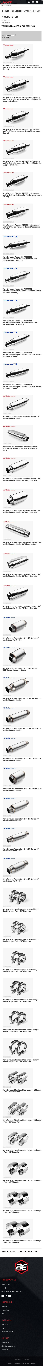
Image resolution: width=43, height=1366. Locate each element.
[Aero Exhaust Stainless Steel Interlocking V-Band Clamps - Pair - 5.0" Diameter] (18, 1048)
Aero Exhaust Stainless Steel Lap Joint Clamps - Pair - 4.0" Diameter (22, 1211)
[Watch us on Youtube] (10, 1296)
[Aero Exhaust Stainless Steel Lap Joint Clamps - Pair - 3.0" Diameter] (18, 1138)
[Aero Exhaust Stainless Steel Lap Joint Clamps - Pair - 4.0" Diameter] (18, 1198)
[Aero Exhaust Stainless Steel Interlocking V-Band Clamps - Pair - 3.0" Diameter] (18, 957)
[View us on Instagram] (6, 1296)
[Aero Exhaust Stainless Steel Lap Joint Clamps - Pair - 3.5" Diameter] (18, 1168)
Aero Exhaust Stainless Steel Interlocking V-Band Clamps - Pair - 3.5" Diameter (21, 1000)
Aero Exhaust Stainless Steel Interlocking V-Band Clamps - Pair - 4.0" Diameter (21, 1031)
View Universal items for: (20, 1251)
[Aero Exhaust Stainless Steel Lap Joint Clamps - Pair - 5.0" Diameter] (18, 1229)
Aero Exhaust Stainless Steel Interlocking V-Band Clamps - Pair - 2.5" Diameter (21, 940)
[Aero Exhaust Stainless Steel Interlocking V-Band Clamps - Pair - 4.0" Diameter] (18, 1018)
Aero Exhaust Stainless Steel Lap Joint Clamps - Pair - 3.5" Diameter (22, 1181)
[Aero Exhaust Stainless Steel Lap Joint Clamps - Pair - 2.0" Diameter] (18, 1078)
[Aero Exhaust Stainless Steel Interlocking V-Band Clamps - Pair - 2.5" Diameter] (18, 927)
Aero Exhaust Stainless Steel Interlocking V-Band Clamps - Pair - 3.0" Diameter (21, 970)
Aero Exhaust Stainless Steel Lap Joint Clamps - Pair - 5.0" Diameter (22, 1241)
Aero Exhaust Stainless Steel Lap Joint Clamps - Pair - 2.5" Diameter (22, 1121)
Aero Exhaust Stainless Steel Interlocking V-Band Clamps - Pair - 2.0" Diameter (21, 910)
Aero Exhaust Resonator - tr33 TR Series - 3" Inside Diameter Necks (21, 880)
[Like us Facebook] (3, 1296)
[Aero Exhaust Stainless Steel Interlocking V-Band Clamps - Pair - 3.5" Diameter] (18, 988)
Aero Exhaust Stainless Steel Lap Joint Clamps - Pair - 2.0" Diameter (22, 1091)
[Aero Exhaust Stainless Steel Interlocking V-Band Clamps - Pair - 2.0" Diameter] (18, 897)
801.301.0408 (6, 1284)
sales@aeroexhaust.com (10, 1288)
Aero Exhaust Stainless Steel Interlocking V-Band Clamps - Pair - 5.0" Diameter (21, 1061)
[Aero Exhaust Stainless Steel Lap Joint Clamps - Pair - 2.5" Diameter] (18, 1108)
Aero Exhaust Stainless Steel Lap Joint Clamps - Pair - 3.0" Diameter (22, 1151)
